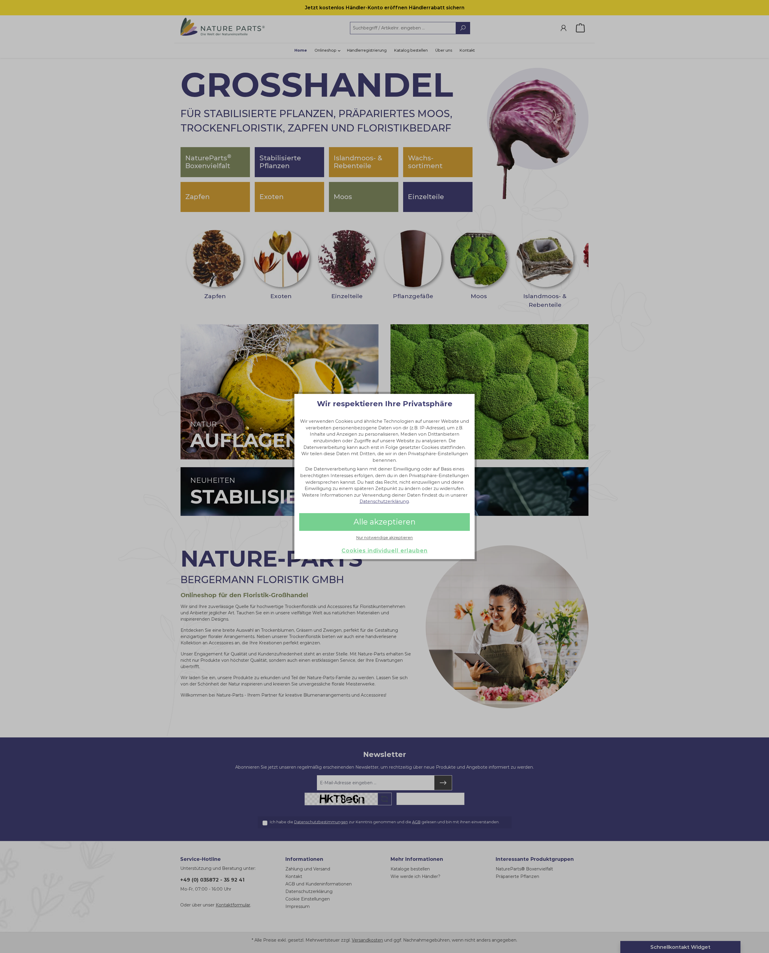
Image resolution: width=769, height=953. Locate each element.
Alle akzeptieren (384, 521)
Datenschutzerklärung (384, 501)
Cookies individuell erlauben (385, 550)
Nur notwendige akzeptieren (384, 538)
